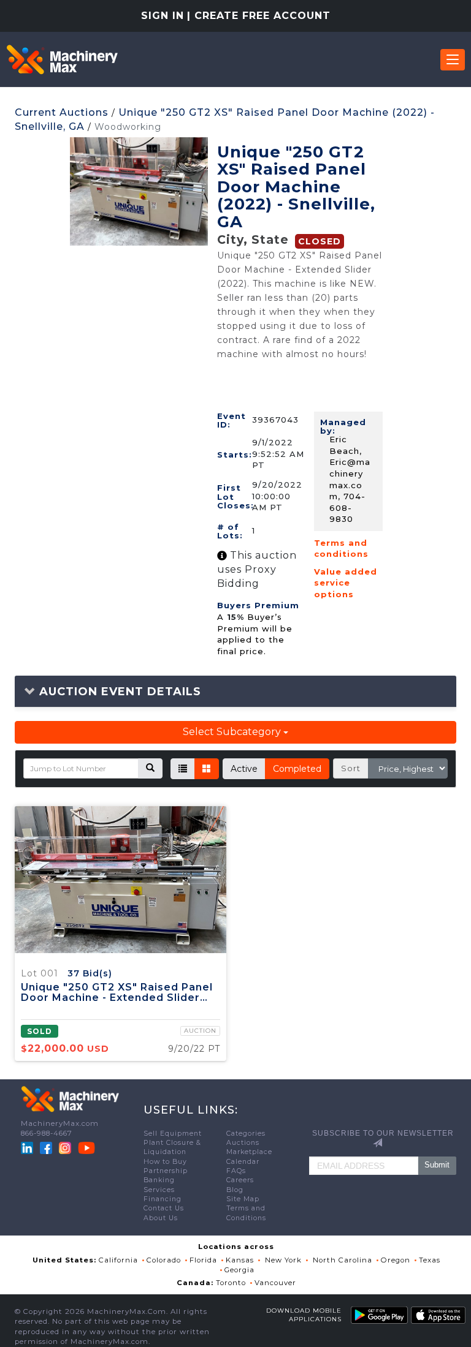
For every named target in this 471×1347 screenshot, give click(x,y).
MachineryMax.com (60, 1123)
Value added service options (345, 583)
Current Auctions (62, 112)
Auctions (242, 1143)
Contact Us (164, 1208)
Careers (240, 1180)
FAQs (236, 1171)
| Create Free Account (259, 15)
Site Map (242, 1199)
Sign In (162, 15)
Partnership (166, 1171)
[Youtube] (86, 1147)
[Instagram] (66, 1147)
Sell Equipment (173, 1134)
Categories (246, 1134)
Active (244, 768)
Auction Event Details (118, 691)
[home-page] (62, 59)
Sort (351, 768)
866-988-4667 (46, 1133)
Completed (297, 768)
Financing (163, 1199)
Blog (234, 1190)
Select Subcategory (233, 732)
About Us (161, 1218)
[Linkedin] (28, 1147)
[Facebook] (46, 1147)
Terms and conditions (341, 548)
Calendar (242, 1162)
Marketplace (249, 1152)
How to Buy (165, 1162)
